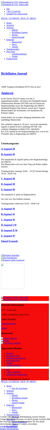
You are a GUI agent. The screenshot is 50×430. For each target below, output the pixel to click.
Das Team (10, 51)
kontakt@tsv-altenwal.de (16, 14)
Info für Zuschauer (19, 388)
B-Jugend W (8, 214)
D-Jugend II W (9, 230)
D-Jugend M (8, 184)
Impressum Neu (13, 356)
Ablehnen (13, 426)
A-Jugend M (8, 148)
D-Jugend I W (9, 225)
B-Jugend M (8, 154)
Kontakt (9, 353)
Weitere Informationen (9, 429)
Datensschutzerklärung (16, 358)
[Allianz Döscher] (9, 338)
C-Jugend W (8, 219)
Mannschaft (17, 42)
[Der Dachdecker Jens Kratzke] (9, 258)
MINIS (15, 30)
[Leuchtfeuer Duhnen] (11, 343)
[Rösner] (5, 341)
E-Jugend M (8, 189)
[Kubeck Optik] (12, 260)
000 (8, 9)
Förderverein (11, 59)
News (14, 44)
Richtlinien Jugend (19, 32)
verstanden (4, 426)
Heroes (15, 35)
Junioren (10, 28)
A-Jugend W (8, 208)
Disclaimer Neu (13, 360)
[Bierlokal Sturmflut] (10, 255)
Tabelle (15, 47)
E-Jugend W (8, 235)
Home (9, 23)
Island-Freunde (18, 37)
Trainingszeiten (12, 49)
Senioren (10, 25)
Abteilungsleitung (19, 54)
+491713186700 (13, 11)
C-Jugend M (8, 178)
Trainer (15, 56)
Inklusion (10, 39)
